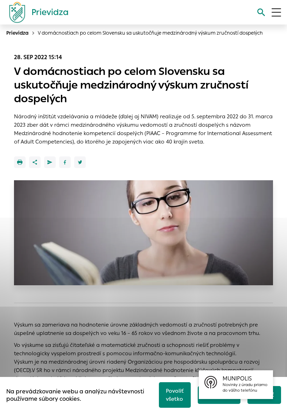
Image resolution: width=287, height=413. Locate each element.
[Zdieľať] (35, 162)
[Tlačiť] (20, 162)
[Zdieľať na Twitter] (80, 162)
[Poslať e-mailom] (50, 162)
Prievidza (17, 33)
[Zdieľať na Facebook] (65, 162)
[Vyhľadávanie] (261, 12)
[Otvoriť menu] (276, 12)
